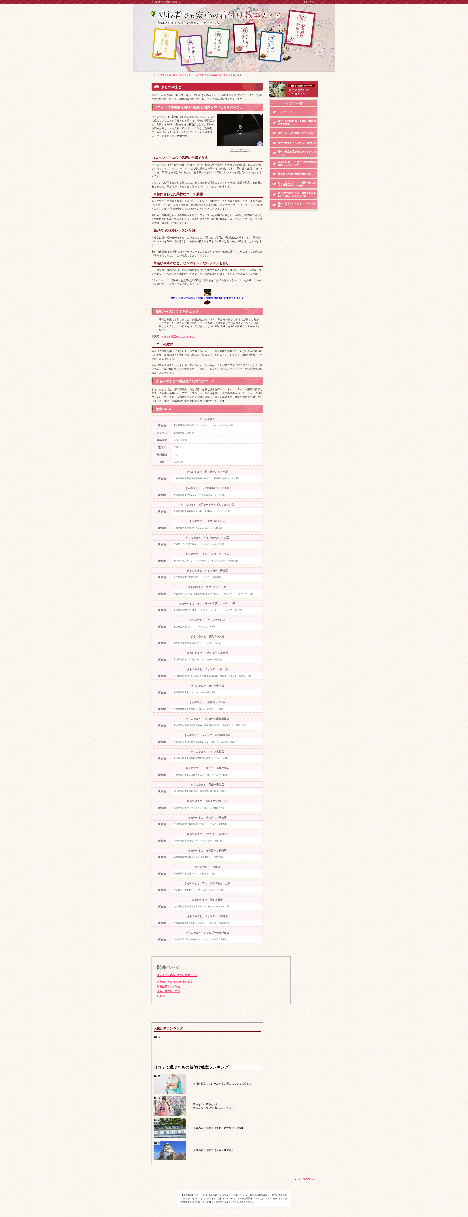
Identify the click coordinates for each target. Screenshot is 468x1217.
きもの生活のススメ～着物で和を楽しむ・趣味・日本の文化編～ (297, 194)
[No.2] (170, 1092)
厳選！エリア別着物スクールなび (296, 132)
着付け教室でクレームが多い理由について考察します (223, 1083)
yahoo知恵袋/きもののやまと (178, 336)
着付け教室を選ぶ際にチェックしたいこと (297, 153)
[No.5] (170, 1158)
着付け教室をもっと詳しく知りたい (297, 142)
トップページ (285, 112)
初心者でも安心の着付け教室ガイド (177, 975)
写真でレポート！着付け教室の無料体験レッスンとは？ (297, 163)
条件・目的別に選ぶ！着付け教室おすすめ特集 (297, 123)
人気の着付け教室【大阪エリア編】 (213, 1150)
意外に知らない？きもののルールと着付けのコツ (297, 205)
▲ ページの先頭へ (305, 1179)
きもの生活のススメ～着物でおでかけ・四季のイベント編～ (297, 184)
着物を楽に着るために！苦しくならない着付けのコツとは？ (213, 1106)
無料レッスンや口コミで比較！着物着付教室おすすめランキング (207, 297)
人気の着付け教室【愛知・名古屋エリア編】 (218, 1128)
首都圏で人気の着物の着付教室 (175, 981)
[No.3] (170, 1114)
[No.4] (170, 1136)
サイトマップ (309, 2)
